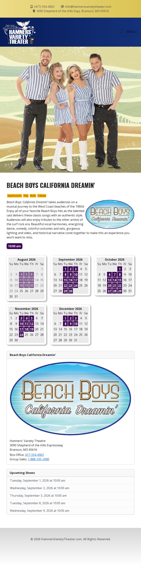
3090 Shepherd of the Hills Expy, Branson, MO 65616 (72, 11)
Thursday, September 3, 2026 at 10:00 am (38, 496)
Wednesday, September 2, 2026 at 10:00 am (39, 488)
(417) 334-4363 (43, 7)
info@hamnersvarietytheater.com (87, 7)
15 (65, 280)
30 (70, 291)
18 (26, 329)
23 (70, 285)
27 (109, 291)
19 (31, 329)
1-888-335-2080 (38, 459)
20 (109, 285)
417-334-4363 (34, 455)
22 (65, 285)
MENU (131, 31)
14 (114, 280)
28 (114, 291)
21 (114, 285)
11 (26, 324)
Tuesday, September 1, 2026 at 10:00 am (37, 480)
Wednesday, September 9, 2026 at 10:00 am (39, 511)
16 (70, 280)
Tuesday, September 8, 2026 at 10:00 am (37, 503)
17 (75, 280)
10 (75, 274)
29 (65, 291)
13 (109, 280)
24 (75, 285)
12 (31, 324)
